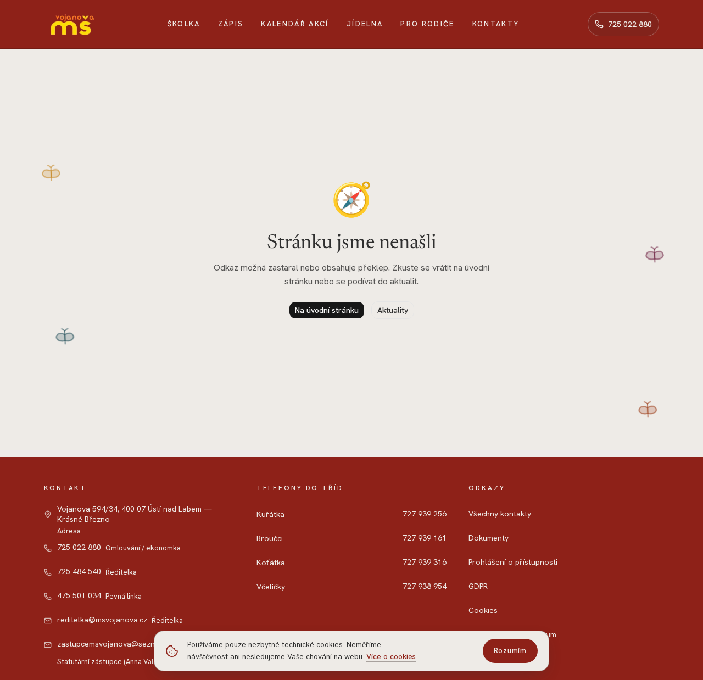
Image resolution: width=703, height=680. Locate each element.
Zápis (231, 24)
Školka (184, 24)
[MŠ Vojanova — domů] (71, 24)
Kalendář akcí (294, 24)
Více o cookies (391, 656)
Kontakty (496, 24)
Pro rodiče (427, 24)
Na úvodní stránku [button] (327, 310)
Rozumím (510, 650)
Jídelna (365, 24)
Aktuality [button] (392, 310)
